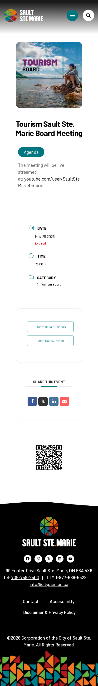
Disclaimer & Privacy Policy (49, 612)
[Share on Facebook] (32, 401)
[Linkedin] (54, 401)
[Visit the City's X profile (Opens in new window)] (49, 559)
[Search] (88, 15)
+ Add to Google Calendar (50, 326)
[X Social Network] (43, 401)
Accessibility (62, 601)
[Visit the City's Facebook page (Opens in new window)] (27, 559)
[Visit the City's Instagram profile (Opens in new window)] (38, 559)
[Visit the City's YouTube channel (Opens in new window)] (70, 559)
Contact (31, 601)
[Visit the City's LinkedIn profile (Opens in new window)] (60, 559)
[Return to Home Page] (23, 15)
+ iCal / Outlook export (50, 340)
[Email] (64, 401)
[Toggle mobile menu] (72, 15)
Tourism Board (50, 284)
